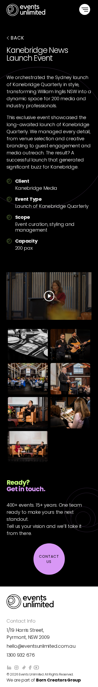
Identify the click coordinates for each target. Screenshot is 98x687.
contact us (49, 559)
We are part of (44, 680)
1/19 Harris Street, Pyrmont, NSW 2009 (28, 633)
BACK (17, 38)
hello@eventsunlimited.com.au (41, 646)
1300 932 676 (21, 655)
